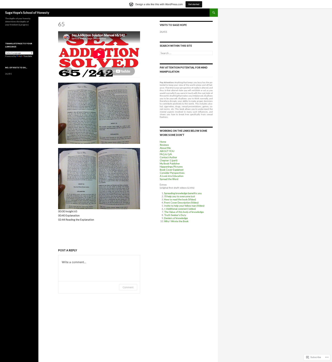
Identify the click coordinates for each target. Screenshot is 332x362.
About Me (165, 147)
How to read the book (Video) (180, 199)
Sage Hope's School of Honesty (27, 13)
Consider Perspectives (172, 172)
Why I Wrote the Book (176, 221)
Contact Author (168, 157)
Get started (193, 4)
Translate (27, 56)
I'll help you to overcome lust (179, 196)
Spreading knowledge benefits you (183, 193)
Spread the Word (169, 179)
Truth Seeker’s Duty (175, 215)
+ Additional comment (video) (180, 208)
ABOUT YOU (167, 151)
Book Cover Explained (171, 169)
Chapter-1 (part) (168, 160)
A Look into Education (171, 175)
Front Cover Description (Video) (181, 202)
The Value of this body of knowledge (184, 211)
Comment (128, 287)
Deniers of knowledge (176, 218)
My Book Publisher (170, 163)
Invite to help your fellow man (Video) (184, 205)
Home (163, 141)
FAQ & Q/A (166, 154)
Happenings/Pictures (171, 166)
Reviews (164, 144)
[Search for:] (186, 53)
